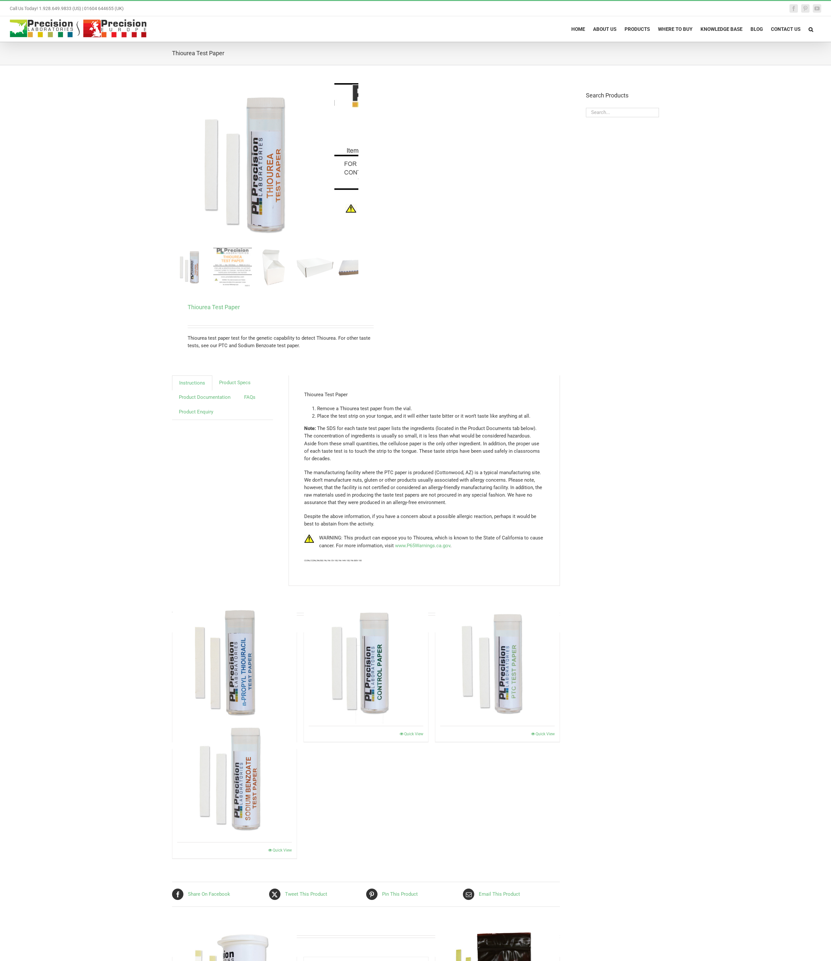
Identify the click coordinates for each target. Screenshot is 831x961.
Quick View (413, 734)
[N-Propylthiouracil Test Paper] (234, 662)
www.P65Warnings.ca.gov (422, 546)
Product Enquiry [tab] (196, 412)
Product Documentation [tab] (204, 397)
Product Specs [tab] (235, 383)
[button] (811, 29)
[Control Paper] (366, 662)
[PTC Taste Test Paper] (497, 662)
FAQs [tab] (249, 397)
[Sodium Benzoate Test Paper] (234, 778)
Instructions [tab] (192, 383)
